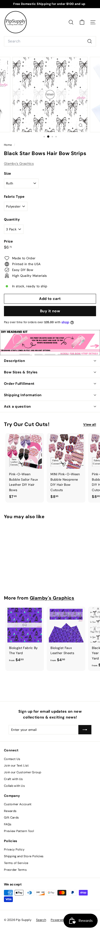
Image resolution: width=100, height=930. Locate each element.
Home (8, 145)
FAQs (7, 824)
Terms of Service (16, 863)
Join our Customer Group (22, 772)
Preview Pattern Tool (19, 831)
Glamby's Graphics (19, 163)
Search (41, 920)
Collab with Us (14, 786)
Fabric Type (14, 196)
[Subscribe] (84, 729)
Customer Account (18, 804)
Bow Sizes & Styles (21, 372)
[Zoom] (80, 125)
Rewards (10, 811)
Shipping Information (23, 395)
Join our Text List (16, 765)
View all (89, 424)
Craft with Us (13, 779)
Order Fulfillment (19, 383)
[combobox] (50, 41)
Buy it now (50, 311)
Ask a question (17, 406)
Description (14, 360)
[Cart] (82, 22)
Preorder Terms (15, 870)
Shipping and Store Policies (23, 856)
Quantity (12, 219)
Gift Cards (11, 817)
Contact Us (12, 759)
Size (7, 173)
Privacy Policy (14, 849)
